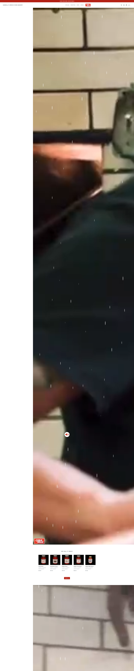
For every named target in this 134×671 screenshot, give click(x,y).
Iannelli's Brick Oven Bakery (13, 5)
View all (67, 578)
